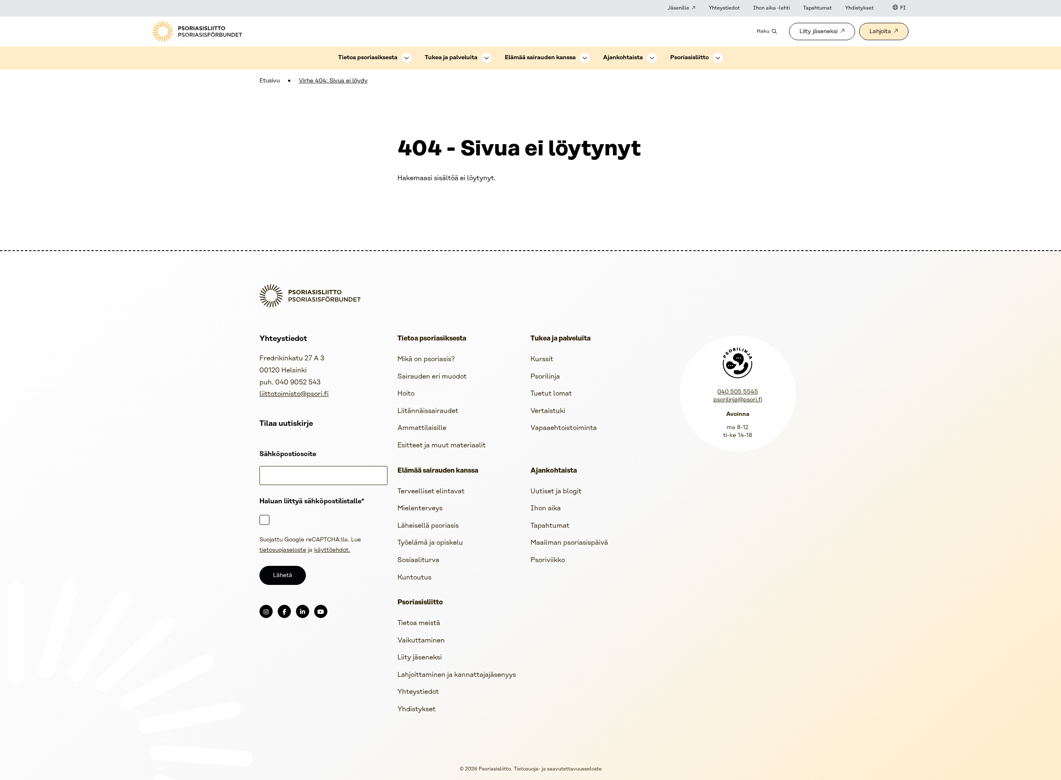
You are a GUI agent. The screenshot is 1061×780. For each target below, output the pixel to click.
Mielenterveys (420, 508)
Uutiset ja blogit (555, 491)
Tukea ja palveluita (451, 58)
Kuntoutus (414, 577)
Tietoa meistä (418, 623)
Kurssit (541, 359)
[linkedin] (302, 611)
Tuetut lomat (551, 393)
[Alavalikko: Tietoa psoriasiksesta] (407, 58)
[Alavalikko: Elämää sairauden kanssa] (585, 58)
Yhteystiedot (724, 8)
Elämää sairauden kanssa (540, 58)
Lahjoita (880, 32)
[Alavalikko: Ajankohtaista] (652, 58)
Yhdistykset (859, 8)
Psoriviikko (547, 560)
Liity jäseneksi (818, 32)
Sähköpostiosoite (287, 454)
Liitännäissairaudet (427, 411)
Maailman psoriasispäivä (569, 542)
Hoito (405, 393)
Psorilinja (545, 376)
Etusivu (269, 81)
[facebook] (284, 611)
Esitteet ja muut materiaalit (441, 445)
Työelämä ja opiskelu (430, 542)
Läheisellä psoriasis (428, 525)
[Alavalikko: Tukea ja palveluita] (487, 58)
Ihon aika (545, 508)
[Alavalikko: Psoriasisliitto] (718, 58)
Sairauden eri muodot (432, 376)
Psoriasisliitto (689, 58)
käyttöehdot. (332, 550)
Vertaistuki (547, 411)
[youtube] (320, 611)
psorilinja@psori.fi (737, 400)
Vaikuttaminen (421, 640)
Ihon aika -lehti (771, 8)
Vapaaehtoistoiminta (563, 428)
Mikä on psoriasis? (426, 359)
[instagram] (266, 611)
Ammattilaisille (421, 428)
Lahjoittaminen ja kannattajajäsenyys (456, 675)
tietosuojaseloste (282, 550)
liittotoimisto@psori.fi (294, 394)
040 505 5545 (737, 392)
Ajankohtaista (623, 58)
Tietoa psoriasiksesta (367, 58)
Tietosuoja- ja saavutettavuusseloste (558, 769)
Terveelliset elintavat (431, 491)
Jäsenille (678, 8)
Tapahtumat (817, 8)
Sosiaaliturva (418, 560)
